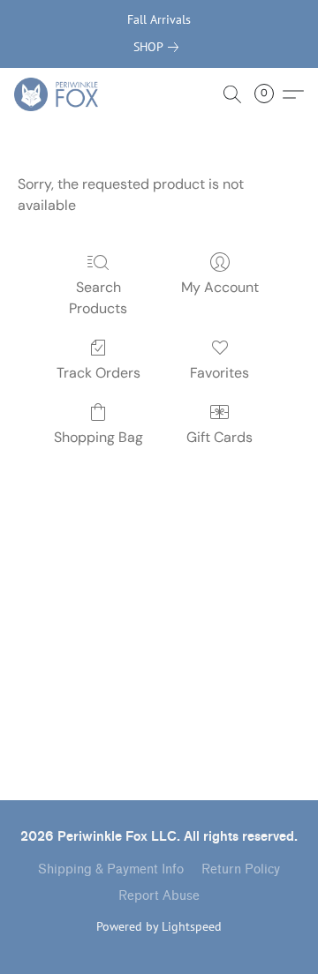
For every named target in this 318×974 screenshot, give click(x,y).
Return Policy (240, 869)
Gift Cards (219, 437)
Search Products (98, 298)
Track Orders (98, 372)
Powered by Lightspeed (159, 926)
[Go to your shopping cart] (269, 94)
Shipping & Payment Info (111, 869)
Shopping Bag (98, 437)
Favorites (219, 372)
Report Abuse (159, 895)
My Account (220, 287)
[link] (159, 46)
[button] (58, 94)
